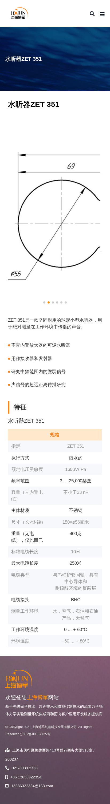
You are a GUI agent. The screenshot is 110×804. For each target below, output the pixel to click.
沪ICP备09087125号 (35, 734)
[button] (44, 302)
